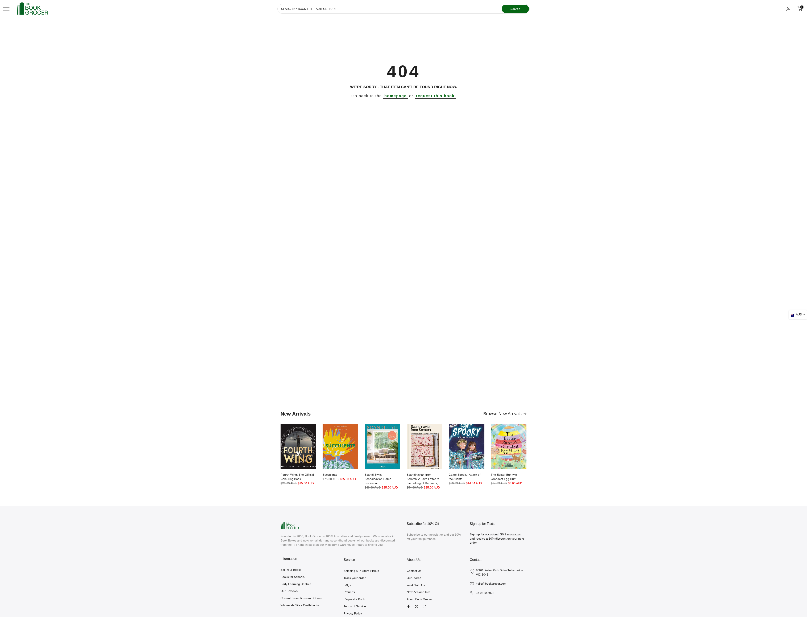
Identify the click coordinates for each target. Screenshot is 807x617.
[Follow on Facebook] (408, 606)
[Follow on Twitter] (416, 606)
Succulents (330, 474)
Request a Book (354, 599)
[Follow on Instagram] (424, 606)
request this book (435, 96)
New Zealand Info (418, 592)
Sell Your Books (291, 569)
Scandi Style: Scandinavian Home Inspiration (378, 479)
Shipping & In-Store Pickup (361, 570)
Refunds (349, 592)
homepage (395, 96)
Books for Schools (293, 577)
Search (515, 9)
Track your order (355, 578)
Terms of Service (355, 606)
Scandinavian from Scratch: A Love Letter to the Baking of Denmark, (423, 479)
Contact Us (414, 570)
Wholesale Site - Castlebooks (300, 605)
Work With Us (416, 585)
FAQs (347, 585)
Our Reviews (289, 591)
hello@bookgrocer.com (491, 583)
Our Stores (414, 578)
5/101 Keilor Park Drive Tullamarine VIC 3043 (499, 572)
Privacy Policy (353, 613)
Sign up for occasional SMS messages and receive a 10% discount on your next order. (497, 538)
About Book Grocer (419, 599)
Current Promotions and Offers (301, 598)
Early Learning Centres (296, 584)
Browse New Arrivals (502, 413)
